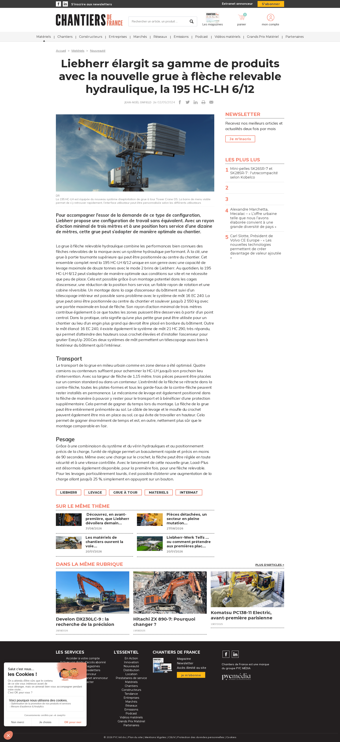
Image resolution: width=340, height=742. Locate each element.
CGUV (171, 737)
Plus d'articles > (269, 565)
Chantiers (64, 37)
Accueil (61, 51)
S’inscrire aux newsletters (91, 4)
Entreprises (118, 37)
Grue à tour (125, 492)
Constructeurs (90, 37)
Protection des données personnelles (200, 737)
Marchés (140, 37)
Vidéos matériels (227, 37)
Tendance (131, 694)
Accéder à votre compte (83, 658)
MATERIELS (159, 492)
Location (131, 674)
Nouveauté (97, 51)
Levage (95, 492)
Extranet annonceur (237, 4)
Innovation (131, 662)
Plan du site (135, 737)
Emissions (181, 37)
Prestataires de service (131, 678)
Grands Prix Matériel (263, 37)
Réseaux (160, 37)
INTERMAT (189, 492)
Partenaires (294, 37)
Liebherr (68, 492)
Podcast (201, 37)
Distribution (131, 670)
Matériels (43, 37)
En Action (131, 658)
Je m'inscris (240, 139)
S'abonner (271, 4)
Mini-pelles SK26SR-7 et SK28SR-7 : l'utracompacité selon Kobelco (254, 173)
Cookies (231, 737)
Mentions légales (155, 737)
